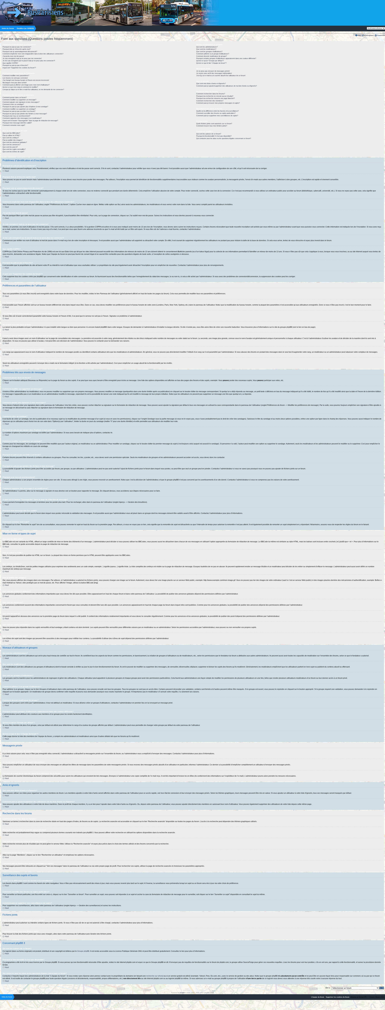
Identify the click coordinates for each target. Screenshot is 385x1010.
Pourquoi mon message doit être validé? (17, 123)
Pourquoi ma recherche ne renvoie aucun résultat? (214, 96)
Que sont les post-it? (10, 147)
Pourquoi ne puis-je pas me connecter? (17, 47)
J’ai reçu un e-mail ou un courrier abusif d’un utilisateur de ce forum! (220, 75)
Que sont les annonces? (11, 144)
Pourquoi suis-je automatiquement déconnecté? (20, 51)
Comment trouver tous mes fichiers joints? (211, 126)
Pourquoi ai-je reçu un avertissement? (16, 116)
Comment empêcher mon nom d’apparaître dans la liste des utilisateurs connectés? (33, 54)
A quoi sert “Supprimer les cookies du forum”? (19, 68)
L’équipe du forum (317, 997)
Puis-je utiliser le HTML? (11, 135)
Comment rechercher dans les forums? (210, 94)
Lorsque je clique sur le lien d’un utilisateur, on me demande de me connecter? (33, 89)
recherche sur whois (154, 976)
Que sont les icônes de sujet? (13, 152)
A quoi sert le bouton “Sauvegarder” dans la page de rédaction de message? (30, 120)
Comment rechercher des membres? (209, 101)
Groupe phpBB (83, 951)
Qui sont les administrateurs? (207, 47)
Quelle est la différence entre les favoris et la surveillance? (217, 111)
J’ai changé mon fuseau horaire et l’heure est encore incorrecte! (26, 80)
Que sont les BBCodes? (11, 133)
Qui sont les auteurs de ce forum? (208, 134)
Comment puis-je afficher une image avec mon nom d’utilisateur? (26, 85)
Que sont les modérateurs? (206, 49)
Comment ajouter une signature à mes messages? (21, 102)
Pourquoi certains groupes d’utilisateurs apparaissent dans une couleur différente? (226, 58)
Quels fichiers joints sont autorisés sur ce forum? (214, 123)
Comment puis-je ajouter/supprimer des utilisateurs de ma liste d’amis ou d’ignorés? (226, 86)
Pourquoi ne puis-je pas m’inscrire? (15, 65)
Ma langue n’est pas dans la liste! (15, 82)
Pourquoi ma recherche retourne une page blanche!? (215, 98)
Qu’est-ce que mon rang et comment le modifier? (20, 87)
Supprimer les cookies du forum (337, 997)
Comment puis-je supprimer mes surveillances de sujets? (217, 115)
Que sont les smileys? (11, 138)
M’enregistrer (369, 35)
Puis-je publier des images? (13, 140)
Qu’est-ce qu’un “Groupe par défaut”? (210, 61)
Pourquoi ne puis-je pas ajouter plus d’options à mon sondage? (25, 106)
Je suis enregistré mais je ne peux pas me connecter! (22, 58)
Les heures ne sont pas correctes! (15, 78)
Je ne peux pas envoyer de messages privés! (213, 71)
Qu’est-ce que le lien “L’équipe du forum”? (211, 63)
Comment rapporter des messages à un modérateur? (22, 118)
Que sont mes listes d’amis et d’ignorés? (211, 83)
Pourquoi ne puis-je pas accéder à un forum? (19, 111)
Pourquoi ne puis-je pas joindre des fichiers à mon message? (25, 114)
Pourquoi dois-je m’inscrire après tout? (17, 49)
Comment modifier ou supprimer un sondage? (19, 109)
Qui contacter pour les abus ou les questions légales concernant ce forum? (223, 138)
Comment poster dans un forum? (15, 97)
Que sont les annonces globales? (15, 142)
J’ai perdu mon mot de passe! (13, 56)
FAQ (359, 35)
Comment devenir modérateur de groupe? (211, 56)
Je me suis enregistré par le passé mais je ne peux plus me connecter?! (29, 61)
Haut (7, 171)
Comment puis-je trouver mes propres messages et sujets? (218, 103)
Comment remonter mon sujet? (14, 125)
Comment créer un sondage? (13, 104)
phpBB (182, 992)
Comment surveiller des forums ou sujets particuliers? (216, 113)
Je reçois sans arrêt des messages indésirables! (214, 73)
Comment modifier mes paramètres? (16, 75)
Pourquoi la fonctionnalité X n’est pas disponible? (213, 136)
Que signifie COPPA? (10, 63)
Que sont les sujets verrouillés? (14, 149)
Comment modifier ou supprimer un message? (19, 100)
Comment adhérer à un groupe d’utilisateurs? (212, 54)
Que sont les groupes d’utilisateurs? (209, 51)
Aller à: (327, 988)
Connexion (381, 35)
